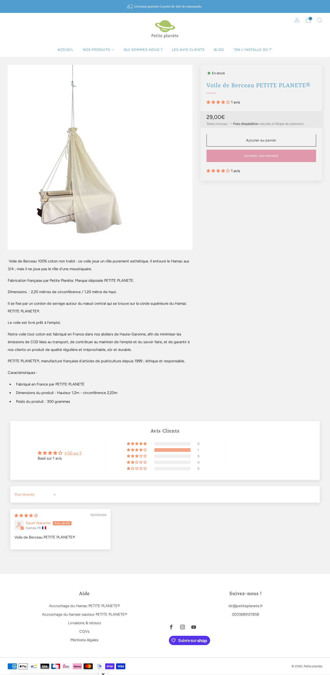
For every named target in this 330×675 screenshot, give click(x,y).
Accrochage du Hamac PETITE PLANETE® (84, 606)
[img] (26, 515)
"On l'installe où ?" (253, 50)
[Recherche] (319, 20)
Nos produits (96, 50)
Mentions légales (84, 640)
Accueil (65, 50)
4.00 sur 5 (72, 453)
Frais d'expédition (245, 124)
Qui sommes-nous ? (143, 50)
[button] (219, 102)
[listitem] (165, 6)
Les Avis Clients (188, 50)
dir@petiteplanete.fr (245, 606)
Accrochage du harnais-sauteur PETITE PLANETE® (84, 614)
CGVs (84, 631)
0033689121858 (245, 614)
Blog (219, 50)
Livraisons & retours (84, 623)
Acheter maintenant (261, 156)
